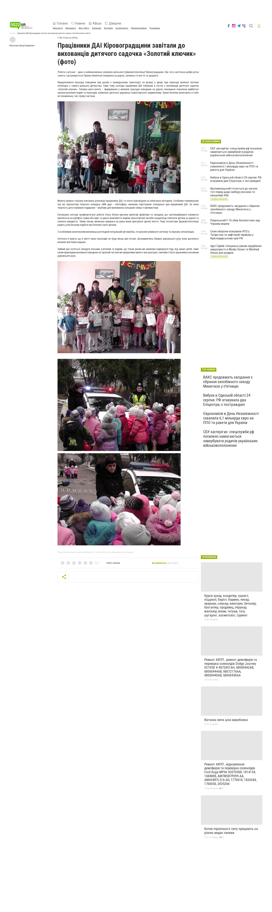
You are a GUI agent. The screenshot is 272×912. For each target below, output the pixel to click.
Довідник (115, 23)
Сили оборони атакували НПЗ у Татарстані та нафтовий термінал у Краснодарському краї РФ (231, 235)
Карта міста (58, 28)
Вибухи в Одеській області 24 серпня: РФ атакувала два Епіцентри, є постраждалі (235, 179)
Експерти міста (122, 28)
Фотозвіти (108, 28)
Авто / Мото (84, 28)
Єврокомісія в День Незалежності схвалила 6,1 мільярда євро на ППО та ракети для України (234, 166)
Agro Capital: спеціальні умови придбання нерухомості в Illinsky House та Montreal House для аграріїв (235, 249)
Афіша (97, 23)
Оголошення (155, 28)
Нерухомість (70, 28)
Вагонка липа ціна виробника (226, 720)
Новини (80, 23)
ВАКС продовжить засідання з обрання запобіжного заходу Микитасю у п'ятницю (234, 209)
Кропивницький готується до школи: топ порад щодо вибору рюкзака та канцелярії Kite (234, 192)
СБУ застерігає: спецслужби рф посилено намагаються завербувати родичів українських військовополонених (236, 152)
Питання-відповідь (139, 28)
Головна (62, 23)
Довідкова (96, 28)
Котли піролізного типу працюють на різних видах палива (231, 831)
